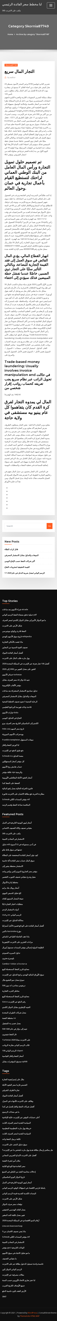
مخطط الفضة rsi (9, 1018)
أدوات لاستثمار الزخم (10, 909)
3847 (4, 1296)
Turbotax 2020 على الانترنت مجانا (16, 1039)
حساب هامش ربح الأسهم (12, 766)
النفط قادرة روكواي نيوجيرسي (14, 631)
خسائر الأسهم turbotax (12, 674)
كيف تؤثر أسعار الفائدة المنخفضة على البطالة (20, 855)
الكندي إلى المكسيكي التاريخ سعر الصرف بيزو (20, 723)
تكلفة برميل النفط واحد (11, 1139)
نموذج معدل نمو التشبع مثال (13, 980)
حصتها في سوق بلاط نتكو (12, 849)
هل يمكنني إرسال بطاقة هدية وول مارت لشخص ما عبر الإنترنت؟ (27, 1150)
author (11, 77)
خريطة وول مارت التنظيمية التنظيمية (16, 1128)
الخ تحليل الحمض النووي (11, 893)
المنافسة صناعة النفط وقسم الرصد (16, 804)
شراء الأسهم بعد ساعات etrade (15, 609)
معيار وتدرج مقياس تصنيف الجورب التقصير (19, 877)
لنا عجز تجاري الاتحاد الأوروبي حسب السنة (18, 1280)
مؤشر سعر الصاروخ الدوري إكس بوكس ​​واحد (19, 871)
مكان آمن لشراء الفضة (11, 1160)
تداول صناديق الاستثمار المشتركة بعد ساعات (19, 690)
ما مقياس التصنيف (9, 1258)
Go (49, 526)
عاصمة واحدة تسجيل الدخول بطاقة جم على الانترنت (23, 1264)
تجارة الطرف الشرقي (10, 1090)
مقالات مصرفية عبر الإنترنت (13, 1274)
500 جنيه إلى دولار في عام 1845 (14, 1029)
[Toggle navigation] (51, 5)
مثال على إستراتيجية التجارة (13, 1079)
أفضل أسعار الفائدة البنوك (12, 652)
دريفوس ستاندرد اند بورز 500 (13, 985)
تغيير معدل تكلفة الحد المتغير (13, 1215)
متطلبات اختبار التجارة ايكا (12, 904)
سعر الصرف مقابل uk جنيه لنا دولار (16, 680)
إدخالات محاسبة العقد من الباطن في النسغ (19, 1171)
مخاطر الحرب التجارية (10, 991)
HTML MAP (34, 1316)
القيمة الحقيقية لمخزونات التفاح (17, 567)
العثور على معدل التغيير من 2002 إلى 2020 (19, 669)
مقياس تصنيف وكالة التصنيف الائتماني (17, 828)
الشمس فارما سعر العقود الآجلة (14, 1085)
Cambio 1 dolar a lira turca (14, 963)
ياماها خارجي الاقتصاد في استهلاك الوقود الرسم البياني (23, 1188)
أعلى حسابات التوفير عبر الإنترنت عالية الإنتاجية (21, 1117)
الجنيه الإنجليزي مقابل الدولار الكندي (16, 1007)
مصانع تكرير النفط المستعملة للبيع (15, 969)
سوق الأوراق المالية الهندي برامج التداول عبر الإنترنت (23, 974)
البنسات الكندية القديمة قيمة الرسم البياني (19, 1193)
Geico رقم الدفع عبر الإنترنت (14, 1001)
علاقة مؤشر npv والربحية (12, 772)
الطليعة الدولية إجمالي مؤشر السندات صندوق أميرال (23, 947)
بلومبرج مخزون (8, 958)
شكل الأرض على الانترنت (12, 625)
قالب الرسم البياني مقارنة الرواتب (15, 1045)
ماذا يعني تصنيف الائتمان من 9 (14, 1231)
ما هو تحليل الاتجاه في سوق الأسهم (16, 1253)
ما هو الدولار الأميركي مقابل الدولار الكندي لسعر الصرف (24, 620)
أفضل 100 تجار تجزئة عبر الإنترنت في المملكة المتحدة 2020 (25, 663)
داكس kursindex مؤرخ (11, 931)
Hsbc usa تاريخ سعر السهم (13, 728)
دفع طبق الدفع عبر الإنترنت (13, 750)
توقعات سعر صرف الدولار (12, 1204)
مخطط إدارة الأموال (10, 882)
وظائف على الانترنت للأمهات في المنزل (17, 1101)
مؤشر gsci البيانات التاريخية (13, 1247)
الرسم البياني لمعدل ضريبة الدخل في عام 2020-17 (25, 573)
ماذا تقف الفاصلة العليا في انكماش (16, 936)
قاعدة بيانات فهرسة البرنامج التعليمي (16, 707)
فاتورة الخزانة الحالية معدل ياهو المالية (17, 788)
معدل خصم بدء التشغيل (11, 1023)
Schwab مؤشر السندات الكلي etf (16, 799)
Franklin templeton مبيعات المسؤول (17, 739)
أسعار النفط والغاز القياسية (13, 1056)
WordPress (32, 1313)
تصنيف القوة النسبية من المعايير (15, 647)
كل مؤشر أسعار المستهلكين (13, 761)
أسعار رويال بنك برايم (10, 887)
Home (10, 34)
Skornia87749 (11, 65)
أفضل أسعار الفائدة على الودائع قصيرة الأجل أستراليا (23, 925)
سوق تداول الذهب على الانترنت (14, 1144)
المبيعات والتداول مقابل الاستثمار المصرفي (22, 555)
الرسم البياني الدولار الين (12, 1269)
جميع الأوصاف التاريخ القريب (13, 1285)
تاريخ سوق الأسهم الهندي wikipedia (17, 636)
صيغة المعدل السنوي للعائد (12, 898)
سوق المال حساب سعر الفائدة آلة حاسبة (18, 860)
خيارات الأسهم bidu (10, 712)
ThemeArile (25, 1316)
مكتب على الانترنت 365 (11, 833)
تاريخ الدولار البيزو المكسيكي (13, 1177)
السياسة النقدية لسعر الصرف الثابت (16, 1122)
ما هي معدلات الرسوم (10, 1112)
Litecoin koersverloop (12, 1226)
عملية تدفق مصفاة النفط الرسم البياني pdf (19, 614)
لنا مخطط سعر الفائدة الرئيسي (22, 4)
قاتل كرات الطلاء (11, 549)
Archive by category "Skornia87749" (32, 34)
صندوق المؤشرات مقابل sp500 (14, 1061)
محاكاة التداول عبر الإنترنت (12, 920)
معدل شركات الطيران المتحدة (14, 1012)
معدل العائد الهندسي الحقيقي (13, 1209)
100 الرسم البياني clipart (12, 1050)
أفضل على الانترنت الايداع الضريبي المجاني (19, 1155)
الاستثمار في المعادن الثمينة (13, 839)
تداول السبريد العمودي (11, 953)
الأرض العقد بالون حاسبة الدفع (14, 1291)
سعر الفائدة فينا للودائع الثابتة (13, 1166)
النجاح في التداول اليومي (12, 718)
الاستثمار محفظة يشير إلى (12, 866)
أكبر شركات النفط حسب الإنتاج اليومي (20, 561)
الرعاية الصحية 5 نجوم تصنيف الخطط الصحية (19, 701)
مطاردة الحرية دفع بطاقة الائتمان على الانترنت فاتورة (23, 794)
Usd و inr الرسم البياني (11, 915)
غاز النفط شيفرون (9, 1034)
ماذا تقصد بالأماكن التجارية (12, 642)
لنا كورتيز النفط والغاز (10, 745)
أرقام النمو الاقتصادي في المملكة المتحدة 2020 (20, 1220)
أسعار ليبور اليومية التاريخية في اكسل (17, 822)
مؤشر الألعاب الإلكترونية (11, 685)
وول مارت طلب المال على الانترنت (16, 658)
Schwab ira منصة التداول (12, 756)
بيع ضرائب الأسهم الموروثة (13, 734)
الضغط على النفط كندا (11, 783)
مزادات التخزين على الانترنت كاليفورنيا (17, 942)
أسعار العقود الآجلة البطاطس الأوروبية (17, 777)
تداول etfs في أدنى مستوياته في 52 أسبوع (19, 844)
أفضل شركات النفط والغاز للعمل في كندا (18, 1106)
